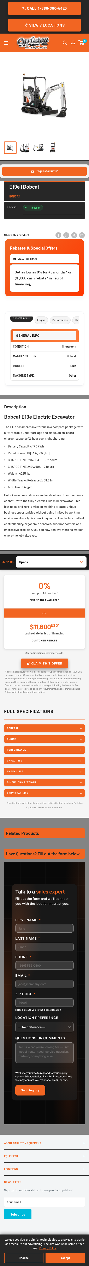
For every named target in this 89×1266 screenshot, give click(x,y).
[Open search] (65, 43)
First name (28, 920)
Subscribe (17, 1214)
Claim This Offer (46, 663)
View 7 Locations (47, 25)
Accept (65, 1258)
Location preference (36, 1018)
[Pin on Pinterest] (66, 235)
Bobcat (14, 196)
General (13, 728)
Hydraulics (15, 771)
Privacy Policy (33, 1076)
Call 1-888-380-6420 (47, 8)
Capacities (14, 760)
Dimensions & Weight (21, 782)
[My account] (73, 43)
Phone (23, 957)
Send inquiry (30, 1090)
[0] (81, 42)
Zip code (25, 994)
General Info (20, 318)
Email (22, 975)
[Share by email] (82, 235)
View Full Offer (27, 259)
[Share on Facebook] (58, 235)
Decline (24, 1258)
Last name (27, 938)
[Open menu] (6, 43)
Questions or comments (40, 1038)
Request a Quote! (47, 171)
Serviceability (17, 793)
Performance (60, 320)
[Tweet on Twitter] (74, 235)
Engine (41, 320)
